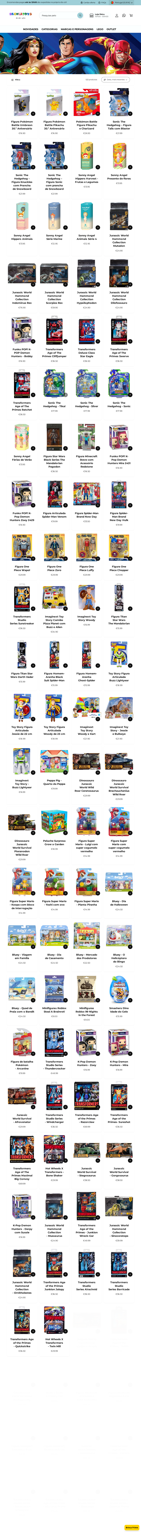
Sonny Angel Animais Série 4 (87, 237)
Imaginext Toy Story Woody (86, 618)
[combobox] (61, 15)
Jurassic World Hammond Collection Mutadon (118, 241)
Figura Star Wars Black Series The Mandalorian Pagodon (54, 461)
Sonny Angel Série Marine (54, 237)
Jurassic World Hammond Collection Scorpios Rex (54, 297)
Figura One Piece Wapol (22, 568)
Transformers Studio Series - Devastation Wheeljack (22, 1505)
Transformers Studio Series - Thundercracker (54, 1065)
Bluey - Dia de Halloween (119, 903)
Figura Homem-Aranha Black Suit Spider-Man (54, 677)
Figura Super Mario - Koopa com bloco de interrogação (22, 905)
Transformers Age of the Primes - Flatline (119, 1450)
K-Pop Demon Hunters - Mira (119, 1063)
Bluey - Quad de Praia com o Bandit (22, 1010)
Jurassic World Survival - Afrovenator (22, 1118)
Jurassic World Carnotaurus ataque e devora (86, 1343)
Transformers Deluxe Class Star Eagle (86, 353)
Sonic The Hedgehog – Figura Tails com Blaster (119, 125)
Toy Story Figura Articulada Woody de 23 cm (54, 730)
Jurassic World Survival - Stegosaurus (86, 1172)
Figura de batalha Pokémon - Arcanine (22, 1065)
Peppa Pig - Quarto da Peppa (54, 782)
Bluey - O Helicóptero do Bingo (119, 958)
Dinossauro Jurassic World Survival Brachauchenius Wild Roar (119, 787)
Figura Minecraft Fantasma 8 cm (21, 1448)
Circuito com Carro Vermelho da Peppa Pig (22, 1396)
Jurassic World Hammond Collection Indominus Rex (22, 297)
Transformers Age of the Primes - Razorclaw (86, 1118)
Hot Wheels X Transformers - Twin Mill (54, 1343)
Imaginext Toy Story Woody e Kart (86, 730)
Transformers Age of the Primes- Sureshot (119, 1118)
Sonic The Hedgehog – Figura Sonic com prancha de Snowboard (54, 182)
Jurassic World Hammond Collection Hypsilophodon (86, 297)
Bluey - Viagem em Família (22, 956)
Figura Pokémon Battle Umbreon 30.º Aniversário (22, 125)
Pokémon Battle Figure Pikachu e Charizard (86, 125)
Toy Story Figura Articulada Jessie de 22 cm (21, 730)
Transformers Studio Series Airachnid (86, 1286)
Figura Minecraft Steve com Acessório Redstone (86, 461)
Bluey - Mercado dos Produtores (86, 956)
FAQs (103, 3)
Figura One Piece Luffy (86, 568)
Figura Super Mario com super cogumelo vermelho (119, 846)
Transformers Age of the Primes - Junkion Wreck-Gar (86, 1230)
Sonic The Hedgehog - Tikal (54, 404)
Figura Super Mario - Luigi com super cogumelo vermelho (86, 846)
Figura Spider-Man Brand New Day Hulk (119, 517)
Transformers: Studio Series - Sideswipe (87, 1503)
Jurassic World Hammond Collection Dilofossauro (118, 297)
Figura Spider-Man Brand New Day (86, 515)
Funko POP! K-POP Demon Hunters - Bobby (21, 353)
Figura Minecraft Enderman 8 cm (54, 1448)
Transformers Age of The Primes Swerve (119, 353)
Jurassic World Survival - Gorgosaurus (119, 1172)
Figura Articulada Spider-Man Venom (54, 515)
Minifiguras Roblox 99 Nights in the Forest (87, 1012)
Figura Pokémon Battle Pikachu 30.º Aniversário (54, 125)
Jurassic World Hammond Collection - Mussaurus (54, 1230)
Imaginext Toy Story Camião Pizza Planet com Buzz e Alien (54, 622)
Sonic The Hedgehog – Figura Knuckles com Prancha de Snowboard (22, 182)
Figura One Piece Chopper (119, 568)
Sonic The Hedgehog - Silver (86, 404)
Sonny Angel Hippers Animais (21, 237)
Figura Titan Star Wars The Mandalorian (119, 620)
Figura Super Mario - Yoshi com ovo (54, 903)
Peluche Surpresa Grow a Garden (54, 842)
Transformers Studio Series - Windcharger (54, 1118)
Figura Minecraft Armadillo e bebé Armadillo (86, 1396)
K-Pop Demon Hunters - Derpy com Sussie (22, 1229)
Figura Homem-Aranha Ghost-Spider (86, 677)
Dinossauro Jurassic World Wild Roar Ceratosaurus (87, 786)
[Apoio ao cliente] (124, 15)
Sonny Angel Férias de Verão (22, 458)
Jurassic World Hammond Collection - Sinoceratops (118, 1230)
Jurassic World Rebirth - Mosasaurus (87, 1450)
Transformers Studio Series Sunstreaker (22, 620)
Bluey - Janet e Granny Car (54, 1394)
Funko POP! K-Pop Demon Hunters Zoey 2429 (22, 517)
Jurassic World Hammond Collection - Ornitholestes (22, 1287)
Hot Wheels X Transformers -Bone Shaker (54, 1172)
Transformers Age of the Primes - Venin (119, 1343)
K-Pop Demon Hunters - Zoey (86, 1063)
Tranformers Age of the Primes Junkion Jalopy (54, 1286)
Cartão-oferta (89, 3)
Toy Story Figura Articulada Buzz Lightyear (119, 677)
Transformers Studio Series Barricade (119, 1286)
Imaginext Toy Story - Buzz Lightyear (22, 784)
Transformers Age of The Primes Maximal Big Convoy (22, 1174)
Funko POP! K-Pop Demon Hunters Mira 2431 (119, 460)
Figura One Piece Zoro (54, 568)
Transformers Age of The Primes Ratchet (22, 406)
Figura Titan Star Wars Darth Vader (21, 675)
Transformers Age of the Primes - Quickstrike (22, 1343)
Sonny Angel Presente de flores (119, 177)
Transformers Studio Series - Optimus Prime (119, 1503)
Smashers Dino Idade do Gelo (119, 1010)
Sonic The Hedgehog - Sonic (119, 404)
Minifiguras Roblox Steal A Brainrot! (54, 1010)
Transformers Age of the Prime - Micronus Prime (54, 1503)
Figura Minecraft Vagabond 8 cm (119, 1394)
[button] (131, 15)
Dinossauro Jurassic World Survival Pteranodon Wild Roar (22, 847)
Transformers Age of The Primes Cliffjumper (54, 353)
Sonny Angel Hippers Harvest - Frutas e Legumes (86, 179)
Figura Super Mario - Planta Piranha (86, 903)
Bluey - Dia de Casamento (54, 956)
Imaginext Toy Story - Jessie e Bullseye (119, 730)
